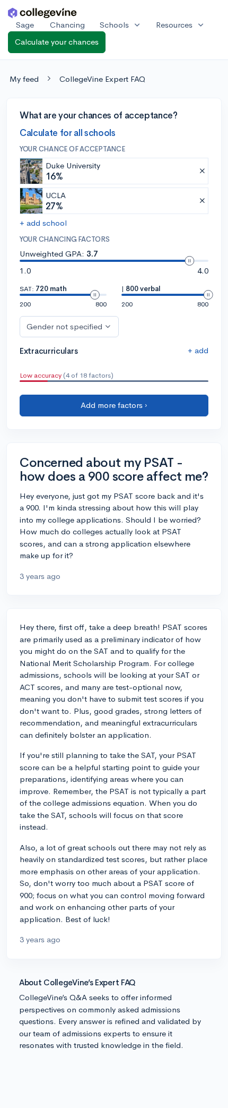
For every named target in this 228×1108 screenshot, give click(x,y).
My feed (24, 79)
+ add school (43, 223)
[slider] (189, 261)
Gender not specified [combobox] (64, 326)
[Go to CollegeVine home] (42, 12)
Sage (25, 25)
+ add (198, 350)
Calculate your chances (57, 42)
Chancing (67, 25)
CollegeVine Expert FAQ (102, 79)
